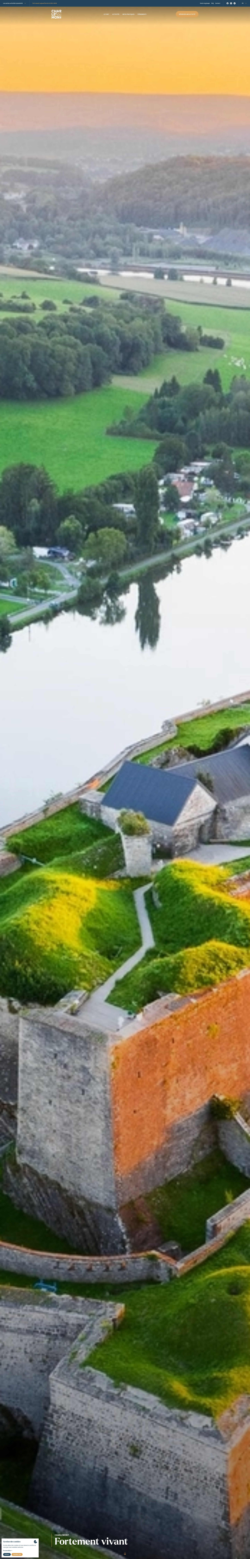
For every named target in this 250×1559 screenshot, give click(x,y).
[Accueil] (56, 14)
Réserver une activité (187, 14)
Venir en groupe (205, 3)
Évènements (142, 14)
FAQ (212, 3)
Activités (115, 14)
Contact (217, 3)
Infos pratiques (128, 14)
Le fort (106, 14)
